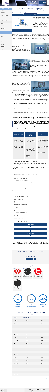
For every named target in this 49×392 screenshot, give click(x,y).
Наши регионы (31, 390)
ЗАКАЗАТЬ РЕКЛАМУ (42, 2)
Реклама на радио (4, 18)
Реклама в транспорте (4, 20)
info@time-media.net (34, 3)
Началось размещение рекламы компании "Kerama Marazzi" (27, 276)
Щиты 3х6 (2, 10)
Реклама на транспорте (4, 15)
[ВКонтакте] (2, 389)
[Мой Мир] (5, 389)
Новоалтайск (3, 39)
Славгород (2, 44)
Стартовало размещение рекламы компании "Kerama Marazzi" (17, 288)
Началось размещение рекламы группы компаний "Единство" (38, 276)
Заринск (2, 41)
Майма (2, 49)
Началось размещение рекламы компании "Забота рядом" (17, 276)
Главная (30, 389)
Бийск (2, 36)
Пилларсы (2, 23)
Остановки (2, 25)
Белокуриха (2, 46)
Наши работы (31, 391)
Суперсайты (2, 12)
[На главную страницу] (5, 5)
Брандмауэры (3, 28)
